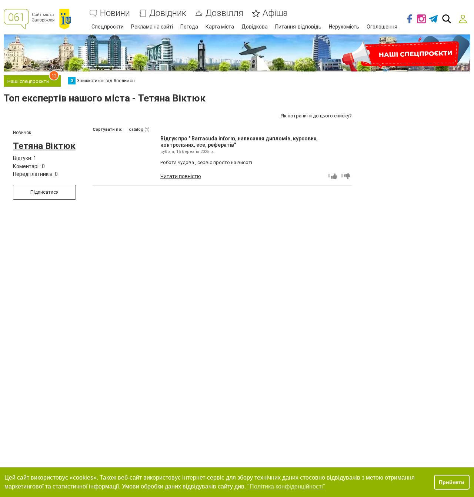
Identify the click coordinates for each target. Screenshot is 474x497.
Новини (115, 13)
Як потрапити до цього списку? (316, 116)
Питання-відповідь (298, 27)
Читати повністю (180, 176)
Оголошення (382, 27)
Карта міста (220, 27)
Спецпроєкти (107, 27)
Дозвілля (224, 13)
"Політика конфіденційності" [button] (286, 486)
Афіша (275, 13)
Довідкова (254, 27)
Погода (189, 27)
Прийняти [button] (451, 482)
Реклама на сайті (152, 27)
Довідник (167, 13)
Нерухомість (344, 27)
